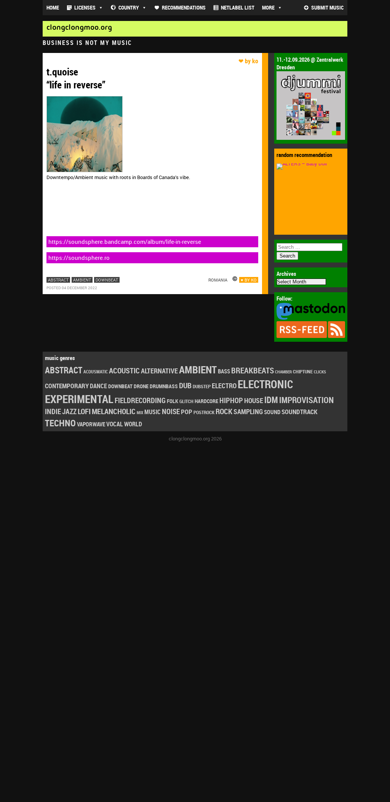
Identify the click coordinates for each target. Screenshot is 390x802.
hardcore (206, 401)
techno (60, 422)
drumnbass (164, 386)
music (152, 412)
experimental (79, 399)
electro (224, 385)
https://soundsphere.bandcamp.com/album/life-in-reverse (124, 241)
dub (185, 385)
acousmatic (95, 371)
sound (272, 412)
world (133, 424)
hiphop (231, 400)
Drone (141, 386)
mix (140, 412)
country (128, 7)
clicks (320, 372)
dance (98, 386)
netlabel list (237, 7)
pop (186, 411)
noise (171, 411)
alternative (159, 370)
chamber (283, 372)
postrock (203, 412)
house (253, 400)
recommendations (184, 7)
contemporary (67, 385)
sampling (248, 411)
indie (53, 411)
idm (271, 400)
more (268, 7)
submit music (327, 7)
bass (224, 371)
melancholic (114, 411)
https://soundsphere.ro (79, 257)
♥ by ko (249, 280)
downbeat (107, 280)
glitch (186, 401)
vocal (114, 424)
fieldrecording (140, 400)
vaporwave (91, 424)
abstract (58, 280)
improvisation (306, 399)
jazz (69, 411)
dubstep (202, 386)
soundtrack (299, 411)
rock (224, 411)
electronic (265, 384)
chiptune (303, 371)
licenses (85, 7)
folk (172, 401)
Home (52, 7)
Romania (217, 280)
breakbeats (252, 370)
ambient (82, 280)
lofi (84, 411)
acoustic (124, 370)
